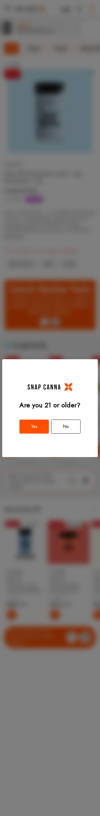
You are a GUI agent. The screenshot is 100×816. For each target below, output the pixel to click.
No (66, 426)
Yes (34, 426)
